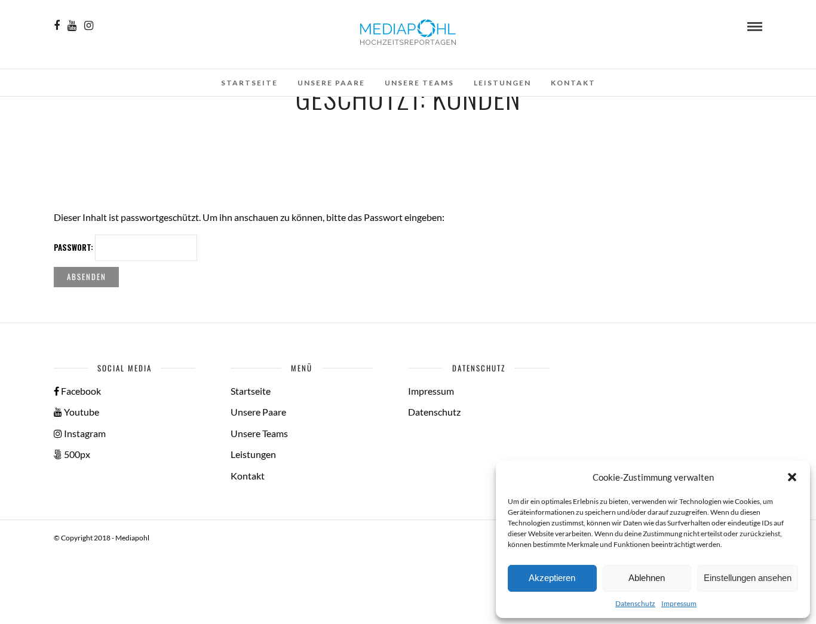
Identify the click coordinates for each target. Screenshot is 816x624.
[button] (792, 477)
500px (76, 454)
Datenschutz (635, 603)
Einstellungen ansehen (748, 578)
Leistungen (502, 82)
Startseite (249, 82)
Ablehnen (646, 578)
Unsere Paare (331, 82)
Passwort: (74, 247)
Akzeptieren (552, 578)
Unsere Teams (419, 82)
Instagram (84, 433)
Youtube (80, 411)
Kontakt (573, 82)
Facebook (80, 390)
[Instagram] (88, 25)
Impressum (679, 603)
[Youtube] (72, 25)
